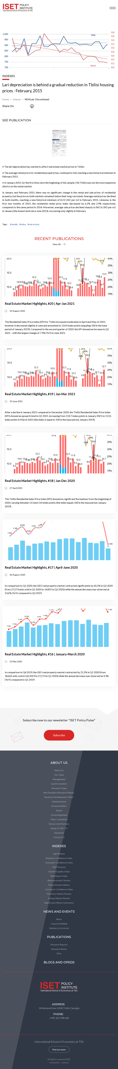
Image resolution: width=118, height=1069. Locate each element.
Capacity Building (59, 923)
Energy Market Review (59, 898)
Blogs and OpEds (59, 962)
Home (5, 99)
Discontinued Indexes (59, 885)
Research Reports (59, 944)
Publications (59, 937)
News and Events (59, 911)
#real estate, (34, 224)
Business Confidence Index (59, 858)
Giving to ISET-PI (59, 828)
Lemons (65, 1062)
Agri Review (59, 853)
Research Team (59, 788)
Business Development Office (59, 797)
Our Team (59, 774)
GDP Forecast (59, 867)
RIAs (59, 953)
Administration (59, 801)
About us (59, 770)
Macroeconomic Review (59, 880)
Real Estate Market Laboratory (59, 902)
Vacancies (59, 832)
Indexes (17, 99)
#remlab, (14, 224)
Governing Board (59, 815)
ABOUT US (59, 763)
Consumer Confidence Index (59, 862)
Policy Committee (59, 819)
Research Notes (59, 949)
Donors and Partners (59, 824)
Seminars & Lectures (59, 928)
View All (57, 244)
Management (59, 779)
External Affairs (59, 806)
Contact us (59, 837)
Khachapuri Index (59, 876)
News (59, 919)
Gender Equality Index (59, 871)
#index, (22, 224)
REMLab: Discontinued (37, 99)
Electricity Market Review (59, 893)
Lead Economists (59, 783)
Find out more (59, 1049)
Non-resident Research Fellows (59, 792)
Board (59, 810)
